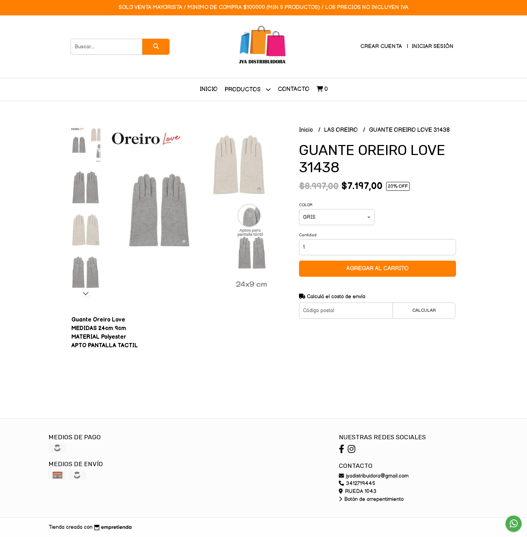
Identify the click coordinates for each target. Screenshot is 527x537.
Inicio (209, 89)
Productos (243, 89)
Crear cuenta (381, 46)
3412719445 (360, 483)
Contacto (293, 89)
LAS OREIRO (341, 130)
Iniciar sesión (433, 46)
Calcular (424, 310)
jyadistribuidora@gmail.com (377, 476)
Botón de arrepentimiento (373, 499)
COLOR (306, 205)
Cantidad (308, 235)
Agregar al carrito (377, 268)
